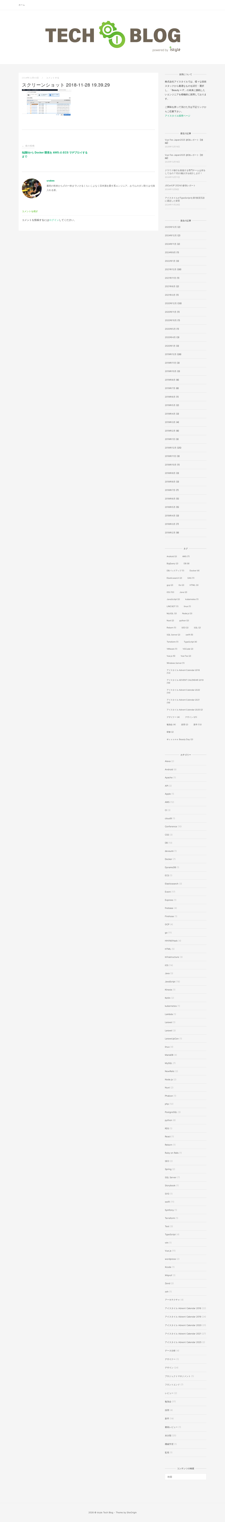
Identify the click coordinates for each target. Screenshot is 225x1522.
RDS (167, 1128)
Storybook (170, 1185)
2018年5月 (170, 507)
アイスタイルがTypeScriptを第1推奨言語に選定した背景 (185, 199)
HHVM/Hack (171, 940)
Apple (168, 793)
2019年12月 (170, 354)
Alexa (167, 761)
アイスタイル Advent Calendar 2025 (185, 709)
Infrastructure (172, 957)
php (167, 1104)
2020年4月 (170, 337)
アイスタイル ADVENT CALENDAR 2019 (185, 681)
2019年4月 (170, 413)
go (166, 932)
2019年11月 (170, 362)
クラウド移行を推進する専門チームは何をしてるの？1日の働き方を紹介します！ (185, 172)
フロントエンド (172, 1384)
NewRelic (169, 1071)
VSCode (188, 649)
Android (172, 556)
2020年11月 (170, 312)
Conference (171, 826)
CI (166, 810)
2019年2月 (170, 430)
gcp (170, 585)
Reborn (171, 627)
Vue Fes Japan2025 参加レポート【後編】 (184, 141)
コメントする (52, 77)
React (168, 1136)
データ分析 (170, 1350)
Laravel (168, 1022)
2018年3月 (170, 524)
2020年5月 (170, 329)
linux (187, 606)
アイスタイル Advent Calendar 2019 (183, 1316)
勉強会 (171, 724)
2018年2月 (170, 532)
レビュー (169, 1393)
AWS (186, 556)
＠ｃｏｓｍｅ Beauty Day (180, 739)
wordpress (170, 1259)
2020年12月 (171, 303)
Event (168, 891)
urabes (51, 180)
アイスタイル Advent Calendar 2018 (183, 671)
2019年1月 (170, 439)
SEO (185, 627)
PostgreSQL (171, 1112)
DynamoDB (170, 867)
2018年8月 (170, 481)
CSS (167, 834)
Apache (169, 777)
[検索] (202, 1475)
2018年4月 (170, 515)
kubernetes (191, 599)
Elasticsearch (174, 578)
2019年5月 (170, 405)
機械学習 (169, 1444)
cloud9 (168, 818)
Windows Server (175, 663)
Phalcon (169, 1095)
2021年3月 (170, 295)
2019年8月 (170, 379)
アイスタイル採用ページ (177, 115)
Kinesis (168, 989)
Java (183, 592)
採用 (184, 724)
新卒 (198, 724)
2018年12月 (170, 447)
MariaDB (169, 1055)
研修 (170, 732)
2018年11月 (170, 456)
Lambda (169, 1014)
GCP (167, 924)
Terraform (172, 642)
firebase (169, 908)
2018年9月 (170, 473)
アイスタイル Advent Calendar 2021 (183, 701)
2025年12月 (171, 227)
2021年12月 (170, 269)
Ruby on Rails (172, 1152)
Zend (167, 1283)
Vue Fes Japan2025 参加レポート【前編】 (184, 156)
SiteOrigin (132, 1512)
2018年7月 (170, 490)
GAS (190, 578)
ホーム (22, 5)
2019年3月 (170, 422)
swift (189, 634)
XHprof (168, 1275)
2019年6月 (170, 396)
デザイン (191, 717)
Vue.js (171, 656)
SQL (197, 627)
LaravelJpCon (172, 1038)
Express (169, 900)
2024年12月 (171, 235)
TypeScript (190, 642)
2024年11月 (170, 244)
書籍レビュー (171, 1427)
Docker (194, 570)
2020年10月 (171, 320)
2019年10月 (170, 371)
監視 (167, 1452)
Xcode (168, 1267)
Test (167, 1226)
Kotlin (167, 998)
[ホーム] (112, 52)
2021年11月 (170, 278)
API (166, 785)
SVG (167, 1193)
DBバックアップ (175, 570)
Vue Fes (186, 656)
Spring (168, 1169)
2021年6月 (170, 286)
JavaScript (173, 599)
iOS (170, 592)
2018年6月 (170, 498)
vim (166, 1242)
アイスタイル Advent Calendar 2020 (183, 691)
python (184, 620)
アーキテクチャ (172, 1299)
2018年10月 (170, 464)
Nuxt (170, 620)
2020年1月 (170, 345)
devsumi (169, 851)
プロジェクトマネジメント (178, 1376)
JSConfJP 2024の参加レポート (180, 185)
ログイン (54, 220)
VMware (172, 649)
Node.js (187, 613)
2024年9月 (170, 252)
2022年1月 (170, 261)
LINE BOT (172, 606)
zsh (167, 1291)
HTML (194, 585)
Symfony (169, 1210)
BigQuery (172, 563)
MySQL (172, 613)
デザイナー (173, 717)
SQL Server (173, 634)
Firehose (169, 916)
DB (186, 563)
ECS (167, 875)
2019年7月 (170, 388)
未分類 (168, 1435)
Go (181, 585)
